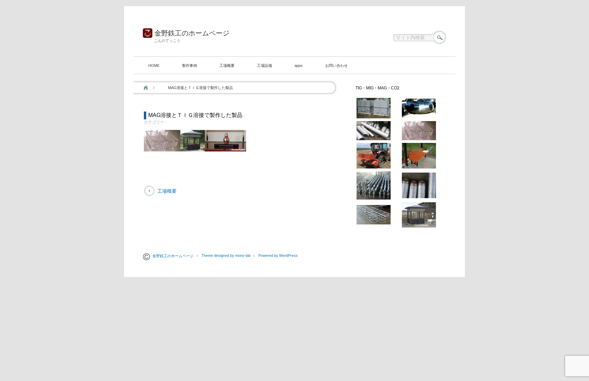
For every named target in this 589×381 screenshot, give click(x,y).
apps (298, 65)
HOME (154, 65)
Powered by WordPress (278, 255)
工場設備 (264, 65)
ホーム (146, 88)
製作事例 (189, 65)
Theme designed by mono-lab (226, 255)
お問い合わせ (336, 65)
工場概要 (227, 65)
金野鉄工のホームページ (191, 33)
